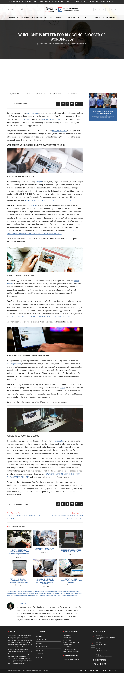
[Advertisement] (62, 73)
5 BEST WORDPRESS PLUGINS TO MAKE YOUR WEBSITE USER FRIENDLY (40, 317)
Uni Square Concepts (42, 671)
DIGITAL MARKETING (42, 647)
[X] (92, 664)
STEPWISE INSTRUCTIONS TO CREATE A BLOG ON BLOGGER (49, 200)
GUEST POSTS (25, 94)
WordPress (33, 205)
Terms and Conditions (69, 649)
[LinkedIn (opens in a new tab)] (111, 9)
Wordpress (35, 595)
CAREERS (104, 671)
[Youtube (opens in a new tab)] (115, 9)
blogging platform (14, 364)
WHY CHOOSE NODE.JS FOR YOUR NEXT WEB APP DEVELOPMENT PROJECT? (19, 580)
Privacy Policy (67, 640)
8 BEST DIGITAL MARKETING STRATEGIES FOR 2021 (71, 550)
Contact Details (67, 638)
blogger (42, 591)
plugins (62, 387)
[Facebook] (95, 664)
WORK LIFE (39, 657)
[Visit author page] (11, 606)
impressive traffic (24, 119)
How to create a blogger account (53, 593)
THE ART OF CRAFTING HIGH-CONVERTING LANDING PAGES (45, 548)
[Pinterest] (102, 664)
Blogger (39, 181)
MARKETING (39, 654)
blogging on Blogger (73, 591)
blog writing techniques (32, 591)
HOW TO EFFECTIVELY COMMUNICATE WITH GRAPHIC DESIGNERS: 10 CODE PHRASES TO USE (19, 552)
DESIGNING (39, 643)
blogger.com (48, 591)
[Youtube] (105, 664)
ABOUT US (83, 671)
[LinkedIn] (100, 664)
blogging (54, 591)
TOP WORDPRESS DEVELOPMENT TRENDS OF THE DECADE (71, 580)
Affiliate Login (67, 635)
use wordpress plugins (24, 595)
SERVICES (91, 671)
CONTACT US (112, 671)
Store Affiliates (67, 647)
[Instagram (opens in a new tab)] (107, 9)
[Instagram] (97, 664)
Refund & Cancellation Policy (71, 642)
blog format (13, 591)
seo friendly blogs (68, 593)
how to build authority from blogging (32, 593)
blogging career (62, 591)
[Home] (37, 44)
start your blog (32, 113)
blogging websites (59, 130)
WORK (97, 671)
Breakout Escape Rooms (50, 119)
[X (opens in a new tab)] (95, 9)
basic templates (59, 441)
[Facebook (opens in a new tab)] (99, 9)
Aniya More (13, 94)
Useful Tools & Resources (71, 651)
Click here (66, 659)
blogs (19, 593)
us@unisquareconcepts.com (104, 656)
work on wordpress (72, 595)
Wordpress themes (44, 595)
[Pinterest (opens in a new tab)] (103, 9)
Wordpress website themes (58, 595)
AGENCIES (39, 636)
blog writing (21, 591)
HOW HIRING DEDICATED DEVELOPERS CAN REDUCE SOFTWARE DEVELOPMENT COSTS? (45, 581)
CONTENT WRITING (41, 640)
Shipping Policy (67, 644)
